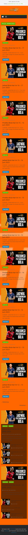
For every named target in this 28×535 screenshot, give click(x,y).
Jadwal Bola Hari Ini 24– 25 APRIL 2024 (12, 430)
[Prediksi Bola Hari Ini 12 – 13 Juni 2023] (14, 332)
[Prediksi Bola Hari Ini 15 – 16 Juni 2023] (14, 108)
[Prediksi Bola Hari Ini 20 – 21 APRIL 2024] (5, 515)
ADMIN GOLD (12, 45)
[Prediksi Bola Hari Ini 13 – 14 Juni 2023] (14, 258)
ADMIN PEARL (18, 434)
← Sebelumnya (5, 402)
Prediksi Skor (5, 42)
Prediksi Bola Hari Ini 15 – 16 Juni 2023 (13, 124)
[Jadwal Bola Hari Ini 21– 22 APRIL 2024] (5, 453)
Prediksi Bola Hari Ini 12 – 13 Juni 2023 (13, 348)
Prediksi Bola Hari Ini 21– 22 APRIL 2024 (11, 507)
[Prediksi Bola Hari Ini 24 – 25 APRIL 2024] (14, 473)
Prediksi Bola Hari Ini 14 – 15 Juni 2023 (13, 198)
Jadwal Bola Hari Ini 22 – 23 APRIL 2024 (17, 445)
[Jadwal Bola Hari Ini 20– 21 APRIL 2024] (5, 461)
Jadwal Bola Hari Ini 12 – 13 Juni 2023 (12, 386)
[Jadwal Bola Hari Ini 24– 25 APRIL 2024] (14, 417)
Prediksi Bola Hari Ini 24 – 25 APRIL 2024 (13, 486)
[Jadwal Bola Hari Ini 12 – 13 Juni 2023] (14, 370)
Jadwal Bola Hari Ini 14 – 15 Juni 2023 (12, 236)
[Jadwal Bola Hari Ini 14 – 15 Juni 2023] (14, 220)
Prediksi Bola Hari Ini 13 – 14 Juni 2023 (13, 273)
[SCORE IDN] (2, 16)
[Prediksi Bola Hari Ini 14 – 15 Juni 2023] (14, 183)
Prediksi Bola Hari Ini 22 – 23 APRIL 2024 (17, 501)
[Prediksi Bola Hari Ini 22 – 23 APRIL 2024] (5, 502)
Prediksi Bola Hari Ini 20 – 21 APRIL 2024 (17, 514)
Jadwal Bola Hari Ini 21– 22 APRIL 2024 (18, 452)
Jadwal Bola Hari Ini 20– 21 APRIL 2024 (18, 460)
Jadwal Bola (5, 80)
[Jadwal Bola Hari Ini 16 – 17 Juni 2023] (14, 70)
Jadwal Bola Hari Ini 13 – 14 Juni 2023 (12, 311)
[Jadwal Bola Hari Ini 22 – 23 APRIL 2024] (5, 446)
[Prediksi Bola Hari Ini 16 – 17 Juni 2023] (14, 33)
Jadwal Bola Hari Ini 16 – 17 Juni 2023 (12, 86)
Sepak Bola (11, 426)
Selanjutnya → (23, 405)
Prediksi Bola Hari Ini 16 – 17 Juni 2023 (13, 49)
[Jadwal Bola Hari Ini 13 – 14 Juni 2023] (14, 295)
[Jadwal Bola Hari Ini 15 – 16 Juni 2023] (14, 145)
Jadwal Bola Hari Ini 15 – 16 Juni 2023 (12, 161)
